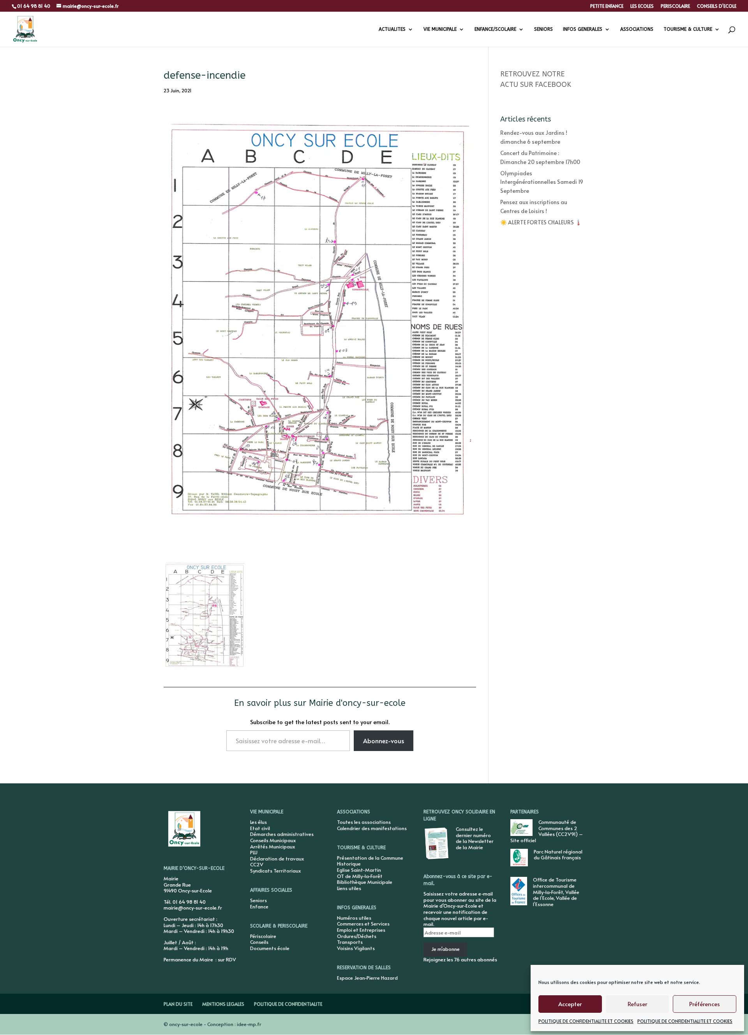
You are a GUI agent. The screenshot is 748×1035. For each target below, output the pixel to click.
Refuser (637, 1004)
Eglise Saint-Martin (359, 869)
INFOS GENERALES (582, 29)
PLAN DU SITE (178, 1004)
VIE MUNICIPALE (440, 29)
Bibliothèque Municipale (364, 881)
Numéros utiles (354, 917)
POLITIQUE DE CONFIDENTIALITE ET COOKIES (585, 1021)
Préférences (704, 1004)
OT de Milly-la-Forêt (360, 876)
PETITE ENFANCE (606, 6)
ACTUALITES (392, 29)
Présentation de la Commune (370, 857)
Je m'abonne (445, 948)
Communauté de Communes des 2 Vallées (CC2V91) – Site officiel (546, 831)
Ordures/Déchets (356, 936)
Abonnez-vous (383, 740)
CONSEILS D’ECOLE (716, 6)
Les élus (258, 821)
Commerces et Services (363, 923)
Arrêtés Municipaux (272, 846)
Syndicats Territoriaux (275, 870)
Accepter (570, 1004)
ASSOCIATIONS (636, 29)
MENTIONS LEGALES (223, 1004)
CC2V (256, 864)
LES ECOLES (642, 6)
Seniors (258, 900)
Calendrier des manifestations (372, 828)
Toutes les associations (364, 821)
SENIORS (543, 29)
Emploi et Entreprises (361, 929)
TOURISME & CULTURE (687, 29)
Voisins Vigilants (356, 948)
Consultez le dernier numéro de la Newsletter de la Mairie (475, 838)
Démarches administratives (282, 834)
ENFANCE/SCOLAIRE (495, 29)
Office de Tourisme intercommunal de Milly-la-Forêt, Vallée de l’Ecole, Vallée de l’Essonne (556, 891)
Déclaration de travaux (277, 858)
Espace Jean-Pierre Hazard (367, 977)
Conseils (259, 941)
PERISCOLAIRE (675, 6)
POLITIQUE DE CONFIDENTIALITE (288, 1004)
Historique (349, 863)
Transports (350, 941)
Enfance (259, 906)
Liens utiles (349, 888)
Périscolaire (263, 936)
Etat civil (260, 828)
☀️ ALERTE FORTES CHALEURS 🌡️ (541, 222)
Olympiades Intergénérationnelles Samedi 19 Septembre (541, 181)
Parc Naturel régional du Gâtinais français (558, 854)
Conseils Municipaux (273, 840)
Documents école (269, 948)
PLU (254, 852)
